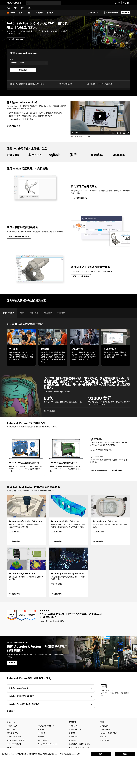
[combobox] (43, 3)
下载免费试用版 (116, 470)
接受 (125, 754)
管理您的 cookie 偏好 (72, 754)
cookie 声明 (58, 754)
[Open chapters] (124, 133)
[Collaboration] (82, 133)
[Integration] (89, 133)
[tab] (8, 313)
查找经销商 (23, 70)
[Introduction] (79, 133)
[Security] (94, 133)
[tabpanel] (68, 367)
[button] (93, 13)
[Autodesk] (14, 3)
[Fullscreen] (128, 133)
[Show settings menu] (121, 133)
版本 (11, 59)
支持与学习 (105, 690)
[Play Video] (72, 133)
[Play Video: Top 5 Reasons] (100, 116)
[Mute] (117, 133)
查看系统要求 (11, 126)
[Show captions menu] (113, 133)
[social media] (9, 747)
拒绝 (100, 754)
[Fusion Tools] (99, 133)
